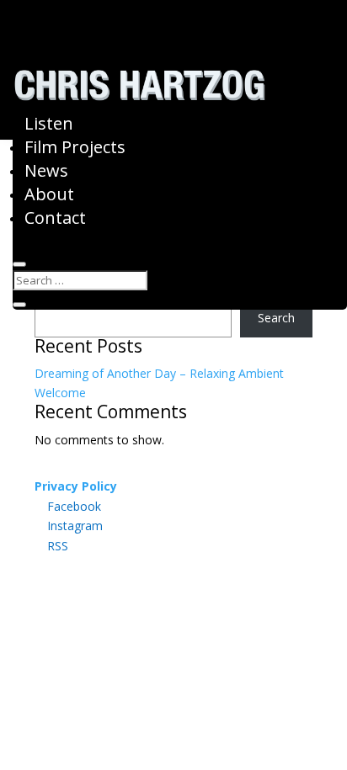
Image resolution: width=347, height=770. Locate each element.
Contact (55, 217)
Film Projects (74, 146)
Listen (48, 123)
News (46, 170)
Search (276, 318)
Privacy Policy (76, 486)
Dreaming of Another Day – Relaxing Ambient (159, 373)
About (49, 194)
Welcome (60, 393)
